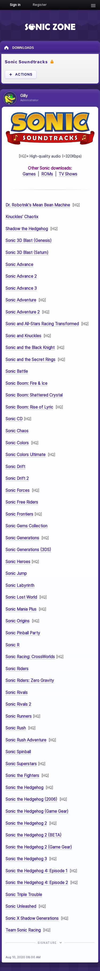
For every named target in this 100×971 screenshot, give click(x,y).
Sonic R (12, 644)
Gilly (24, 95)
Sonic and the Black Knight (30, 347)
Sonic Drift (15, 466)
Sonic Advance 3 (21, 287)
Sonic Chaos (17, 430)
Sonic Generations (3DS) (28, 549)
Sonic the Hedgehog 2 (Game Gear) (39, 846)
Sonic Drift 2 (17, 478)
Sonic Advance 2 (21, 276)
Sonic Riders (17, 668)
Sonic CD (14, 418)
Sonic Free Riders (22, 502)
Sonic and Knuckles (23, 335)
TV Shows (68, 173)
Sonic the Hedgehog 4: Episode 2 (37, 882)
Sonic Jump (16, 573)
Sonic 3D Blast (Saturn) (27, 252)
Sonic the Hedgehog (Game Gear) (37, 811)
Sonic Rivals (17, 692)
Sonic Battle (17, 371)
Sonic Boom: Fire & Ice (26, 383)
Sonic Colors (17, 442)
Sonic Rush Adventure (26, 739)
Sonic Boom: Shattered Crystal (34, 395)
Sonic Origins (18, 620)
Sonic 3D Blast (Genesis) (29, 240)
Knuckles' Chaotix (22, 216)
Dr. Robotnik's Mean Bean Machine (38, 204)
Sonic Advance (19, 264)
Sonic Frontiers (19, 513)
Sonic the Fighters (22, 775)
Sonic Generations (22, 537)
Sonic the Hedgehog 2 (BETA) (34, 835)
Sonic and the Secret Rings (30, 359)
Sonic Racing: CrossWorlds (30, 656)
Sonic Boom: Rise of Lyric (29, 407)
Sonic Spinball (18, 751)
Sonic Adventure (21, 299)
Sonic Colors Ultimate (26, 454)
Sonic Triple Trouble (24, 894)
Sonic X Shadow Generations (32, 918)
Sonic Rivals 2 (18, 704)
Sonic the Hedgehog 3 (26, 858)
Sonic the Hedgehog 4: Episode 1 (36, 870)
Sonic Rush (16, 727)
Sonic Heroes (18, 561)
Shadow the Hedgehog (27, 228)
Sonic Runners (19, 715)
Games (29, 173)
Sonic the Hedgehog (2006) (31, 799)
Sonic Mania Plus (21, 609)
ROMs (47, 173)
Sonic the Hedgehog (24, 787)
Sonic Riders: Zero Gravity (30, 680)
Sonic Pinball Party (23, 632)
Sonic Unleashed (21, 906)
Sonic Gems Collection (26, 525)
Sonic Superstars (21, 763)
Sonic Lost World (21, 597)
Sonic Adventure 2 (23, 311)
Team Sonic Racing (23, 930)
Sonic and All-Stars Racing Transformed (42, 323)
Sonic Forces (18, 490)
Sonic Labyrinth (20, 585)
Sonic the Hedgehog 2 (26, 822)
